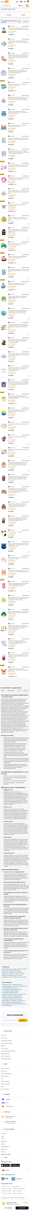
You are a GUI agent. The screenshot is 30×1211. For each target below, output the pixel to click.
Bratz (24, 977)
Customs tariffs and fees (8, 1051)
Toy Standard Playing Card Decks (10, 992)
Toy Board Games (22, 986)
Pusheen (8, 690)
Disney (25, 969)
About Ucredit (5, 1081)
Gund (24, 690)
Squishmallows (25, 26)
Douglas (11, 970)
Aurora (20, 975)
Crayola (10, 977)
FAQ (2, 1079)
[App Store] (5, 1166)
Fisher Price (18, 974)
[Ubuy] (6, 1)
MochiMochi (16, 690)
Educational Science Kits (16, 999)
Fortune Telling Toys (7, 1005)
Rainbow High (10, 975)
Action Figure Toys (6, 984)
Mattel (7, 969)
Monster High (17, 970)
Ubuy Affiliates (5, 1089)
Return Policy (4, 1076)
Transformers (5, 972)
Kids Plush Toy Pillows (7, 995)
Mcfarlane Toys (13, 972)
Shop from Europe (18, 1193)
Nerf (23, 974)
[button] (18, 2)
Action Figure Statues (7, 1003)
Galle (2, 1136)
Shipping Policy (5, 1053)
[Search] (27, 5)
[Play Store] (15, 1166)
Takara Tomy (5, 974)
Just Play (20, 972)
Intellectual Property (7, 1043)
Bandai (16, 975)
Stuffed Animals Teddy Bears (9, 994)
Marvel (14, 977)
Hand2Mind (4, 977)
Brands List (4, 1071)
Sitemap (3, 1046)
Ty (2, 690)
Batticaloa (4, 1149)
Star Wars (19, 977)
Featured (25, 21)
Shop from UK (15, 1186)
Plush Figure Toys (21, 994)
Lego (11, 969)
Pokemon (20, 969)
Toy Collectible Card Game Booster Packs (12, 989)
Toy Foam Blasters (6, 1002)
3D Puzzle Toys (21, 1000)
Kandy (3, 1144)
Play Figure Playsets (6, 986)
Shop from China (17, 1191)
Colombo (3, 1133)
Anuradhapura (5, 1146)
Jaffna (3, 1139)
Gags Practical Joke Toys (19, 1003)
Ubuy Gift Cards (5, 1084)
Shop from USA (6, 1186)
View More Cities (5, 1154)
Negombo (4, 1141)
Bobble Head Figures (17, 1002)
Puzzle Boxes (13, 1000)
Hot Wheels (5, 970)
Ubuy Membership (6, 1059)
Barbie (15, 969)
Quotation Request (6, 1040)
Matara (3, 1152)
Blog (2, 1086)
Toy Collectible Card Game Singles (10, 991)
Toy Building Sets (17, 995)
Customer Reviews (6, 1073)
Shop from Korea (6, 1191)
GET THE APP (22, 1208)
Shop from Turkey (6, 1193)
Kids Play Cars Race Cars (8, 997)
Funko (3, 969)
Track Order (4, 1048)
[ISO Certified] (16, 1178)
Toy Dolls (14, 986)
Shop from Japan (6, 1188)
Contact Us (4, 1038)
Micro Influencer (5, 1056)
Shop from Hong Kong (19, 1188)
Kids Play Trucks (18, 997)
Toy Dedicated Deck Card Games (10, 987)
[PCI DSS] (4, 1179)
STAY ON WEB (8, 1208)
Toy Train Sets (5, 999)
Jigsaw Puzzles (5, 1000)
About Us (3, 1035)
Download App (5, 1068)
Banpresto (12, 974)
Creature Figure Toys (17, 984)
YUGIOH (4, 975)
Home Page (4, 9)
